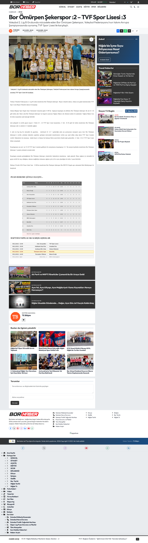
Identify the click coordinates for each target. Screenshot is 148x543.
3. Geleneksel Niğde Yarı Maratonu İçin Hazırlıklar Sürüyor (23, 372)
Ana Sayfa (11, 453)
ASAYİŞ (79, 7)
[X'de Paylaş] (121, 31)
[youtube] (86, 448)
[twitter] (44, 448)
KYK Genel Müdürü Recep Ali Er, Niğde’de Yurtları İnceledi (79, 349)
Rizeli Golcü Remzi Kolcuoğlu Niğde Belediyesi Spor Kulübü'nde (51, 349)
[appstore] (74, 433)
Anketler (10, 507)
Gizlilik (90, 415)
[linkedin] (128, 448)
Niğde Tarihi (92, 417)
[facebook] (23, 448)
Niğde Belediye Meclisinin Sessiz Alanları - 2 (42, 539)
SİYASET (71, 7)
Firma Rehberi (12, 497)
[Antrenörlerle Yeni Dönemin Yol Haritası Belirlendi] (52, 361)
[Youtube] (28, 428)
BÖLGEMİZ (102, 7)
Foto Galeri (16, 2)
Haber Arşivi (60, 426)
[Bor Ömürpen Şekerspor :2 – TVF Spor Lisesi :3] (52, 61)
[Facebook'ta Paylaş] (118, 31)
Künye (90, 413)
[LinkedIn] (25, 428)
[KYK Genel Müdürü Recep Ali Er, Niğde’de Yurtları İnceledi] (80, 339)
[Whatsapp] (32, 428)
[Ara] (131, 7)
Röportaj (10, 502)
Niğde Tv (117, 417)
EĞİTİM (87, 7)
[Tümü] (136, 39)
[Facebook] (10, 428)
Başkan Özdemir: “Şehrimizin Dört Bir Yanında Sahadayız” (105, 539)
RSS (13, 441)
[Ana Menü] (138, 7)
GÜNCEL (62, 7)
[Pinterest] (17, 428)
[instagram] (65, 448)
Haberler (12, 12)
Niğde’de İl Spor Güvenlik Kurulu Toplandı (22, 349)
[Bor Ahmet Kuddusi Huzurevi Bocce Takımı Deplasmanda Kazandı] (80, 361)
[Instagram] (21, 428)
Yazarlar (37, 2)
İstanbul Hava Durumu (63, 415)
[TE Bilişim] (15, 316)
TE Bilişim (26, 315)
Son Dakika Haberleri (63, 424)
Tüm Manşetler (60, 422)
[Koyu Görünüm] (134, 7)
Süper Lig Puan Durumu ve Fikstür (23, 525)
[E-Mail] (23, 320)
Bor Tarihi (117, 415)
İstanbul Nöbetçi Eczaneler (64, 413)
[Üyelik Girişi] (137, 2)
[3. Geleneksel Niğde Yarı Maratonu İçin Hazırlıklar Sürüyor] (24, 361)
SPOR (93, 7)
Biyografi (10, 504)
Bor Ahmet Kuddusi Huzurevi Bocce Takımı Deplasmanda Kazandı (80, 372)
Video (27, 2)
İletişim (116, 413)
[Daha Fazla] (129, 31)
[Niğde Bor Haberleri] (22, 7)
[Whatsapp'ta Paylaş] (125, 31)
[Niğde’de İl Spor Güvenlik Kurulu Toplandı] (24, 339)
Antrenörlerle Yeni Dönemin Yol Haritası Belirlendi (50, 372)
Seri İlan (10, 499)
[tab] (52, 244)
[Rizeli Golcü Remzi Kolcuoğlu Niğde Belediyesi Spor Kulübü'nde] (52, 339)
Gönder (15, 403)
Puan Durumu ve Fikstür (63, 420)
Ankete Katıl (104, 60)
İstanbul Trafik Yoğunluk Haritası (66, 417)
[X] (14, 428)
